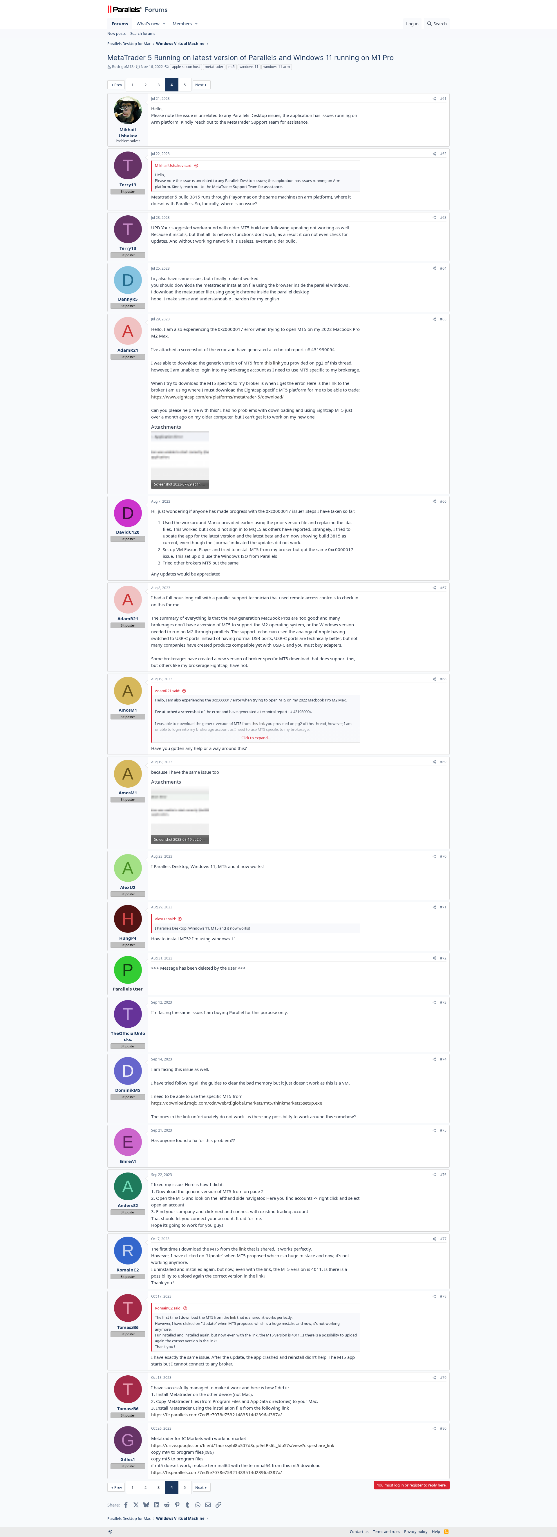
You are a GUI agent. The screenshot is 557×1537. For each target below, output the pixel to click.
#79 (443, 1377)
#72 (443, 958)
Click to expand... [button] (255, 737)
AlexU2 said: (165, 918)
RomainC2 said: (168, 1308)
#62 (443, 153)
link (243, 1249)
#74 (443, 1059)
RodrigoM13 (122, 66)
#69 (443, 762)
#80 (443, 1428)
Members (182, 23)
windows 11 (249, 66)
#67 (443, 587)
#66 (443, 501)
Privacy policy (416, 1531)
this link (272, 363)
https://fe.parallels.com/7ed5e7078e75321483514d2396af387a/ (216, 1414)
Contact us (359, 1531)
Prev (118, 84)
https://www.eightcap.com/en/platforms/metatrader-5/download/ (217, 397)
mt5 (231, 66)
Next (199, 84)
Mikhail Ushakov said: (173, 165)
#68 (443, 679)
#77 (443, 1238)
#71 (443, 907)
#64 (443, 268)
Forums (120, 23)
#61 (443, 98)
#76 (443, 1174)
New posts (116, 33)
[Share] (434, 98)
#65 (443, 319)
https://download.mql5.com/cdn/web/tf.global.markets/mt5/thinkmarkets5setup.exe (236, 1103)
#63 (443, 217)
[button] (164, 23)
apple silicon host (186, 66)
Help (436, 1531)
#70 (443, 856)
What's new (148, 23)
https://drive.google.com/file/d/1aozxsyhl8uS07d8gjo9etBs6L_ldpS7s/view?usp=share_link (242, 1445)
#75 (443, 1130)
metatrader (214, 66)
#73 (443, 1002)
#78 (443, 1296)
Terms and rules (386, 1531)
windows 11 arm (276, 66)
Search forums (142, 33)
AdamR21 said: (167, 690)
